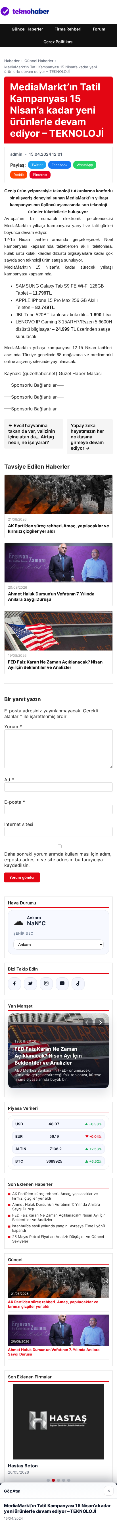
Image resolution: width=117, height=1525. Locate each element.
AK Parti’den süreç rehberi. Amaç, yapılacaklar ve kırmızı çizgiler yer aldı (55, 1195)
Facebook (60, 165)
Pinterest (40, 175)
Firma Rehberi (68, 29)
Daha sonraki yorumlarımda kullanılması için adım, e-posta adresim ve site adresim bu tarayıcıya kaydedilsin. (57, 859)
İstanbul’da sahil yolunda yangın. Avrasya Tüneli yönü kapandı (58, 1228)
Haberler (12, 60)
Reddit (19, 175)
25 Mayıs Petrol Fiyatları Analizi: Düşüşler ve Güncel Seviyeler (58, 1238)
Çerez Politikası (58, 41)
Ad (9, 779)
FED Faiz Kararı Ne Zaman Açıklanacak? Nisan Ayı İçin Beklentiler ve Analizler (59, 1217)
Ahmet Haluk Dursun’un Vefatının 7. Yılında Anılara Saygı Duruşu (56, 1206)
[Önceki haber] (88, 1022)
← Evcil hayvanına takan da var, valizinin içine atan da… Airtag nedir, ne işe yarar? (31, 434)
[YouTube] (62, 983)
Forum (99, 29)
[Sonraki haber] (100, 1022)
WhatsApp (85, 165)
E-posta (14, 802)
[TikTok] (78, 983)
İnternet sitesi (18, 824)
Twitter (37, 165)
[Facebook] (14, 983)
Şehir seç (23, 933)
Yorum (13, 726)
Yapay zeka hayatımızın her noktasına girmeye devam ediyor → (87, 437)
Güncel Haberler (27, 29)
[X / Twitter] (30, 983)
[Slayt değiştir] (48, 1480)
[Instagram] (46, 983)
